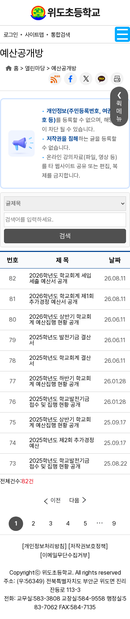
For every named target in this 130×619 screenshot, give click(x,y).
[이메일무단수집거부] (65, 555)
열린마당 (35, 68)
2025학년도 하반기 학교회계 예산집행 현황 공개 (60, 381)
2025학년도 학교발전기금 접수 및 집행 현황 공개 (59, 402)
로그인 (11, 34)
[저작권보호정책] (88, 546)
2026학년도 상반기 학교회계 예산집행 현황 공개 (60, 320)
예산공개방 (64, 68)
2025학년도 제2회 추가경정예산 (61, 443)
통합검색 (60, 34)
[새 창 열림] (54, 78)
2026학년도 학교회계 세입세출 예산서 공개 (60, 278)
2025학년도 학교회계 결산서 (60, 361)
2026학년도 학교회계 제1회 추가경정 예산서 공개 (61, 299)
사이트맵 (34, 34)
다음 (74, 500)
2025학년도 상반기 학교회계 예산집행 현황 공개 (60, 422)
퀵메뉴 (119, 111)
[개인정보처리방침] (44, 546)
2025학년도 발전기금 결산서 (60, 340)
